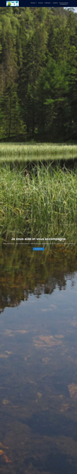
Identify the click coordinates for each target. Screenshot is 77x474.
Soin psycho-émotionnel (63, 2)
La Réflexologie (47, 2)
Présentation (33, 2)
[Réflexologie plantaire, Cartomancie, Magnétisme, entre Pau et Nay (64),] (12, 3)
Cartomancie (40, 2)
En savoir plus (38, 248)
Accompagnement (63, 4)
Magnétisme (55, 2)
